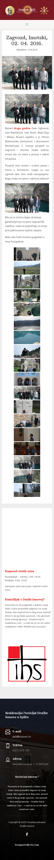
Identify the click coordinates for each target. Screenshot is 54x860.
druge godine (22, 128)
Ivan (36, 844)
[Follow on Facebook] (27, 834)
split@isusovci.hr (21, 736)
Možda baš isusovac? (35, 626)
